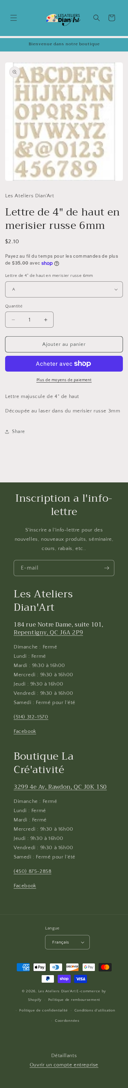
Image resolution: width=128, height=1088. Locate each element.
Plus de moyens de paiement (64, 380)
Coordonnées (67, 1021)
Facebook (25, 731)
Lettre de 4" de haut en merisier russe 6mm (49, 275)
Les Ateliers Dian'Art (57, 991)
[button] (13, 17)
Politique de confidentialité (43, 1010)
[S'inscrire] (106, 568)
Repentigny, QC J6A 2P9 (48, 632)
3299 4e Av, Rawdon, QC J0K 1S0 (60, 787)
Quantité (14, 306)
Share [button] (18, 431)
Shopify (35, 1000)
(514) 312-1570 (31, 717)
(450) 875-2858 (32, 871)
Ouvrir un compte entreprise (64, 1065)
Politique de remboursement (74, 1000)
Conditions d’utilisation (94, 1010)
